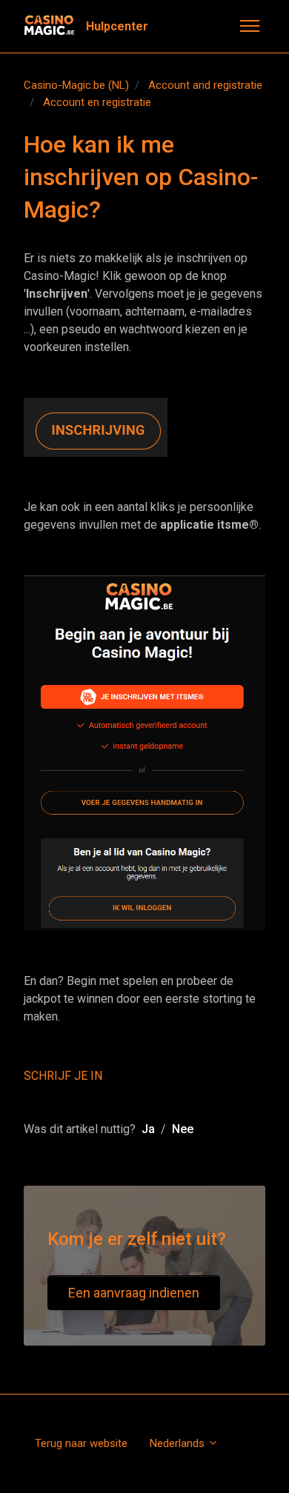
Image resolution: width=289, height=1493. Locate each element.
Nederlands (178, 1443)
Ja (148, 1129)
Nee (182, 1129)
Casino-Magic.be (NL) (76, 85)
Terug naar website (81, 1443)
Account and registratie (205, 85)
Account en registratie (97, 102)
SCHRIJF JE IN (63, 1076)
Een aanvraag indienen (133, 1292)
